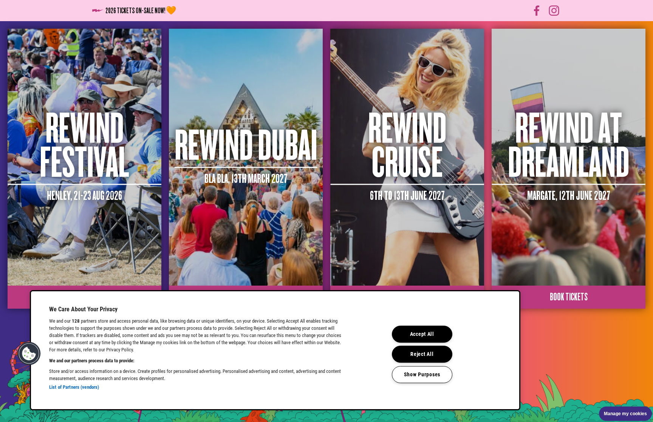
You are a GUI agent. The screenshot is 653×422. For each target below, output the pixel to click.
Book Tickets (569, 297)
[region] (275, 350)
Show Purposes (422, 374)
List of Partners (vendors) (74, 387)
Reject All (421, 354)
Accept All (422, 334)
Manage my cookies (625, 413)
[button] (29, 354)
